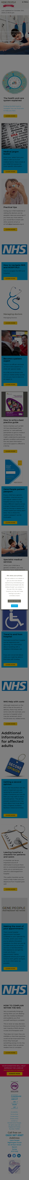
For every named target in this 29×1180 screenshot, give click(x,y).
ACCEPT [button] (14, 606)
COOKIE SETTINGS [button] (14, 601)
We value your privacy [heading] (14, 575)
